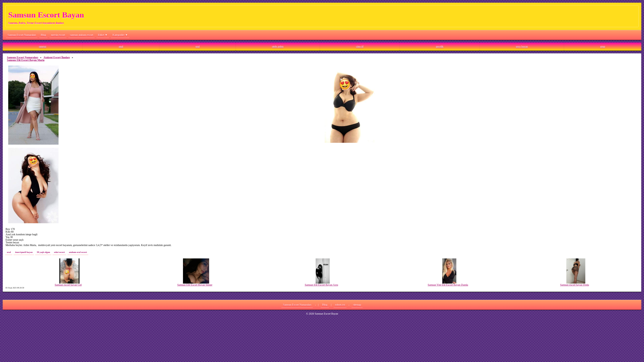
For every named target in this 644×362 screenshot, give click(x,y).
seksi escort (59, 252)
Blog (43, 35)
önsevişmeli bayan (24, 252)
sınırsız (42, 46)
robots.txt (340, 304)
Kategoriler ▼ (120, 35)
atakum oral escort (78, 252)
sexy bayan (522, 46)
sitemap (357, 304)
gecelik (439, 46)
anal (121, 46)
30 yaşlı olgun (43, 252)
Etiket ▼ (103, 35)
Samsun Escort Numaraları (22, 35)
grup (602, 46)
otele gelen (277, 46)
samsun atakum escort (81, 35)
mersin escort (58, 35)
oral (198, 46)
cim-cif (359, 46)
